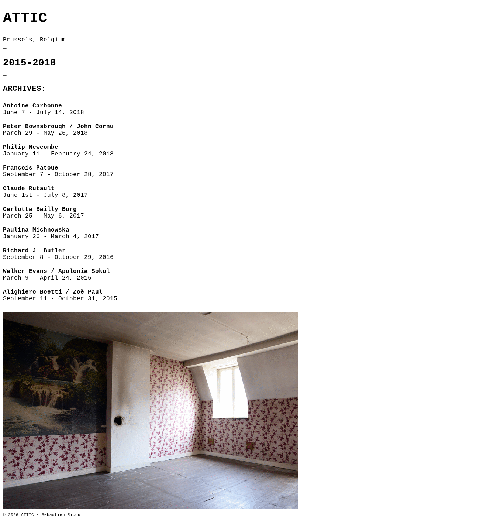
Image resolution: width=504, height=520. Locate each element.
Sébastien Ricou (61, 515)
